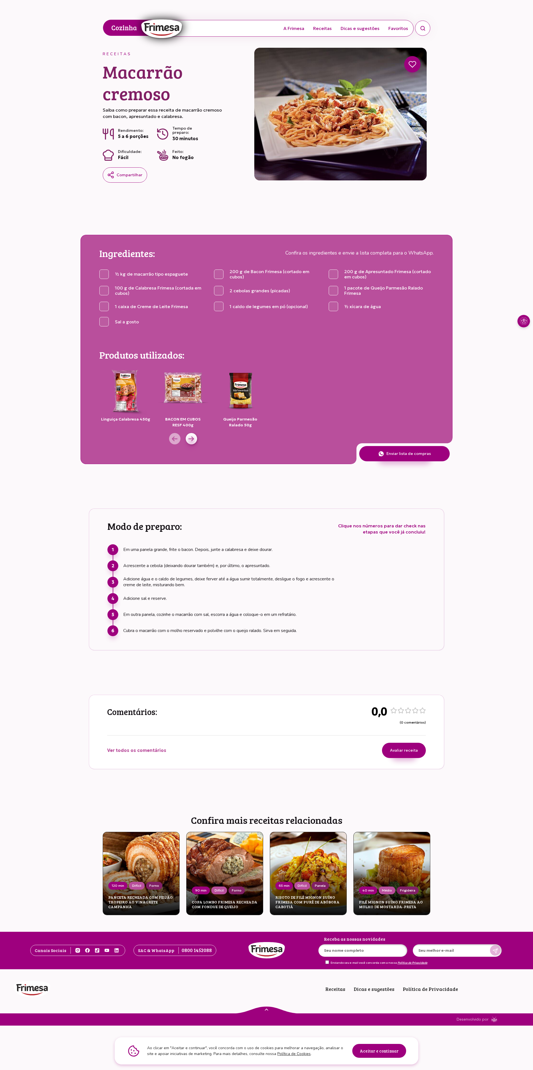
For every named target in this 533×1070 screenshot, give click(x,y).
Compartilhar (129, 174)
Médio (387, 890)
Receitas (322, 28)
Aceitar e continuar (379, 1051)
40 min (368, 890)
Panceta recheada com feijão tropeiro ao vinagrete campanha (140, 902)
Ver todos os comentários (136, 750)
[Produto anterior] (174, 438)
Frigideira (407, 890)
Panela (320, 885)
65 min (284, 885)
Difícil (136, 885)
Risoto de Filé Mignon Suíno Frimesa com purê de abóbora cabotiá (307, 902)
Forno (154, 885)
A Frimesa (293, 28)
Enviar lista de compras (408, 453)
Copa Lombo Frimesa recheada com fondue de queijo (224, 904)
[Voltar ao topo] (266, 1009)
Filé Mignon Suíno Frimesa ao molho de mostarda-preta (391, 904)
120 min (118, 885)
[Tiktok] (97, 950)
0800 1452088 (197, 950)
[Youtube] (107, 950)
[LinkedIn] (116, 950)
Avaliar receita (404, 750)
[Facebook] (87, 950)
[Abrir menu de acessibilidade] (523, 321)
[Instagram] (78, 950)
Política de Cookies (294, 1053)
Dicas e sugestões (360, 28)
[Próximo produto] (191, 438)
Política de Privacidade (413, 963)
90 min (201, 890)
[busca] (422, 28)
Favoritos (398, 28)
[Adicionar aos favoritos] (412, 64)
